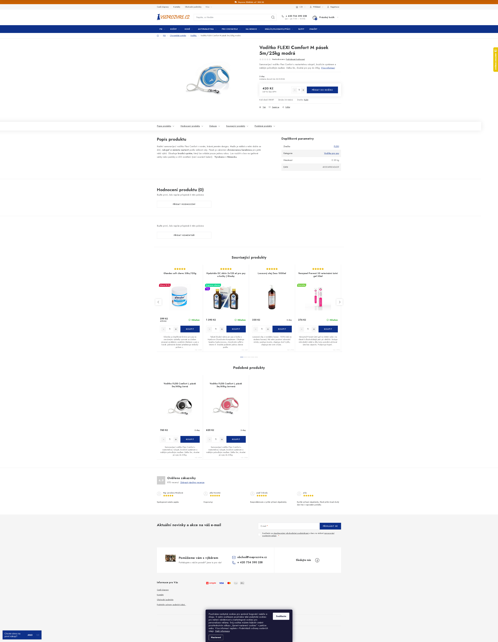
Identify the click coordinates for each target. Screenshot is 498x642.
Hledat (273, 17)
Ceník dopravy (163, 7)
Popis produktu (164, 126)
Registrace (335, 7)
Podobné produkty (263, 126)
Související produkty (235, 126)
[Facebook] (317, 560)
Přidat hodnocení (184, 204)
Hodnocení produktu (190, 126)
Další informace (222, 631)
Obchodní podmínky (193, 7)
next (339, 302)
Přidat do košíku (322, 90)
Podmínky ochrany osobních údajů (171, 604)
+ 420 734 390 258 (296, 16)
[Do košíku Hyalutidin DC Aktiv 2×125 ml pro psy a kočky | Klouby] (236, 329)
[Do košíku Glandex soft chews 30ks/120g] (190, 329)
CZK (301, 7)
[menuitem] (162, 29)
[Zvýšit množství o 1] (303, 90)
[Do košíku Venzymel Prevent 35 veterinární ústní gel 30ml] (328, 329)
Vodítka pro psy (331, 153)
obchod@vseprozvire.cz (252, 557)
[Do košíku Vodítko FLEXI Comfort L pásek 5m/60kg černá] (190, 439)
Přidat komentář (184, 235)
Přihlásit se (330, 526)
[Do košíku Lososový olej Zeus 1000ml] (282, 329)
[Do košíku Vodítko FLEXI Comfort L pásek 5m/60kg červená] (236, 439)
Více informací (328, 67)
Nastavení (216, 637)
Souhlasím (281, 616)
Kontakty (176, 7)
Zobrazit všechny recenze (192, 482)
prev (158, 302)
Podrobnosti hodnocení (295, 59)
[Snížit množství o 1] (294, 90)
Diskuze (213, 126)
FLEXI (306, 99)
